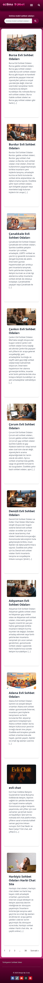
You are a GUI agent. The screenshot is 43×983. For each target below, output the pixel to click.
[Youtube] (21, 978)
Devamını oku (19, 111)
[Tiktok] (17, 978)
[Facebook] (13, 978)
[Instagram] (26, 978)
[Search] (35, 21)
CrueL (28, 973)
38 (25, 950)
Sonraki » (35, 950)
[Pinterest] (30, 978)
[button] (39, 5)
